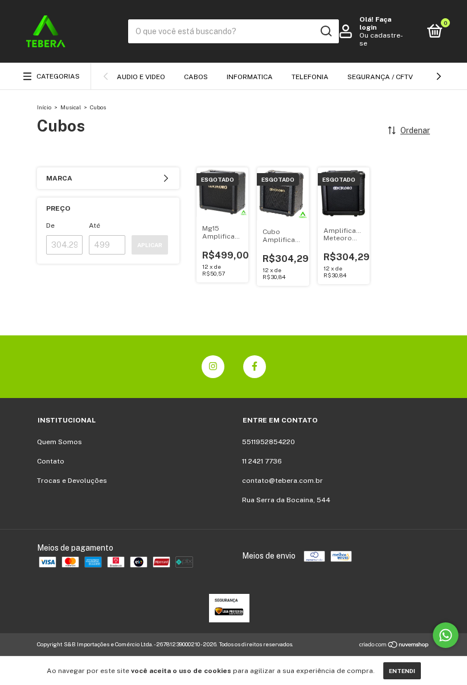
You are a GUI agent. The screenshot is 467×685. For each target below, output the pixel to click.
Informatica (250, 77)
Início (44, 107)
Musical (70, 107)
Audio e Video (141, 77)
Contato (50, 461)
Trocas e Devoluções (72, 481)
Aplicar (149, 244)
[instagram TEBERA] (213, 366)
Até (94, 225)
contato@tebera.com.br (282, 481)
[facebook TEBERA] (254, 366)
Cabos (196, 77)
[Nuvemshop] (394, 645)
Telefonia (310, 77)
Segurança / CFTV (380, 77)
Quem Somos (59, 442)
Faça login (375, 23)
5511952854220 (268, 442)
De (50, 225)
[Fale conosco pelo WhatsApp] (445, 635)
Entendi (402, 670)
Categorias (58, 76)
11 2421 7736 (262, 461)
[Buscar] (325, 31)
